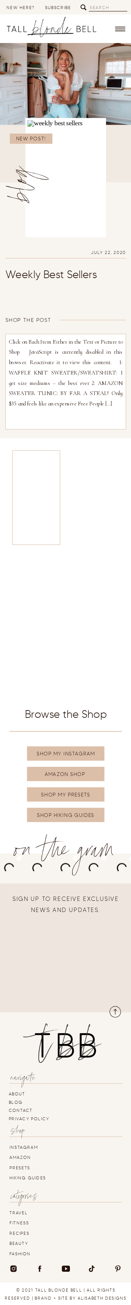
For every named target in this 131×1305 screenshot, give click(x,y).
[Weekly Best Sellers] (66, 177)
